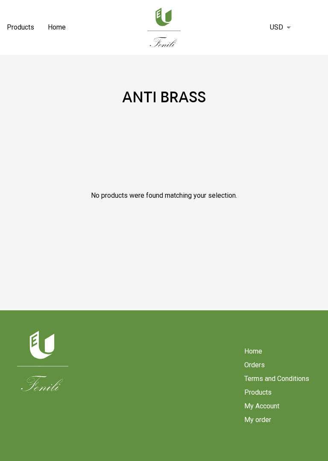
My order (257, 420)
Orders (254, 365)
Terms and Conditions (276, 379)
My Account (261, 406)
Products (20, 27)
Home (57, 27)
